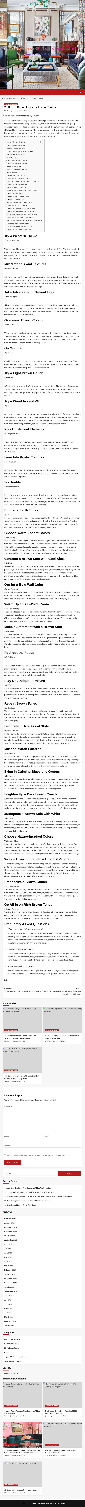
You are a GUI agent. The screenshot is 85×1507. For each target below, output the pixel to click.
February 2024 (10, 1321)
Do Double (12, 172)
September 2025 (10, 1240)
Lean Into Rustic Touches (17, 169)
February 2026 (10, 1219)
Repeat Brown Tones (16, 199)
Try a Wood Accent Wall (17, 163)
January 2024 (9, 1326)
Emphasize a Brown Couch (18, 223)
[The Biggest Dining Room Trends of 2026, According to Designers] (22, 1020)
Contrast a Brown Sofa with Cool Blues (23, 181)
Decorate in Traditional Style (20, 202)
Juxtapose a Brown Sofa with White (22, 214)
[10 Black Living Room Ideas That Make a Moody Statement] (62, 1020)
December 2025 (10, 1227)
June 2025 (8, 1253)
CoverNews (49, 1503)
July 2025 (8, 1249)
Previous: (23, 990)
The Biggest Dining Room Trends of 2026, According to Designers (29, 1192)
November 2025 (10, 1231)
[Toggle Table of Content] (39, 142)
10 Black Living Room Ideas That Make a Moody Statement (26, 1201)
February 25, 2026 (17, 1041)
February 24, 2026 (58, 1041)
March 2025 (9, 1266)
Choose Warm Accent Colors (19, 178)
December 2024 (10, 1278)
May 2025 (8, 1257)
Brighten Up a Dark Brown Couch (21, 211)
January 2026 (9, 1223)
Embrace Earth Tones (16, 175)
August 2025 (9, 1244)
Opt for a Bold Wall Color (18, 184)
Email (46, 1136)
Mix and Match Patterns (17, 205)
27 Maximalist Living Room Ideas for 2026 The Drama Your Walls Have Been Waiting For (38, 1196)
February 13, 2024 (18, 111)
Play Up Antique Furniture (18, 196)
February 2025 (10, 1270)
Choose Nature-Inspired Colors (20, 217)
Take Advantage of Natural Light (20, 151)
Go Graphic (11, 157)
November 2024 (10, 1283)
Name (7, 1136)
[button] (5, 91)
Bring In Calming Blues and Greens (21, 208)
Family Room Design (11, 104)
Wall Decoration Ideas (12, 1361)
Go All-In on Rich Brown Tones (20, 226)
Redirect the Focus (15, 193)
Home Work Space (11, 1344)
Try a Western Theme (16, 145)
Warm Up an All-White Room (20, 187)
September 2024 (10, 1291)
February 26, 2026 (17, 1416)
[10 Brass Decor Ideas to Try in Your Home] (22, 1474)
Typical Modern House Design (16, 1357)
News (6, 1352)
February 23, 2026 (17, 1081)
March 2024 (9, 1317)
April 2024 (8, 1313)
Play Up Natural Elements (17, 166)
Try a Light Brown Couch (17, 160)
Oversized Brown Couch (16, 154)
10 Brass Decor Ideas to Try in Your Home (20, 1205)
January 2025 (9, 1274)
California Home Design (12, 1373)
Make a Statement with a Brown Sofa (23, 190)
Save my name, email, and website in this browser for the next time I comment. (39, 1155)
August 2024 (9, 1296)
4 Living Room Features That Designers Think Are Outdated (27, 1188)
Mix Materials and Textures (18, 148)
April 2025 (8, 1261)
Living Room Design (11, 1348)
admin (8, 111)
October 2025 (9, 1236)
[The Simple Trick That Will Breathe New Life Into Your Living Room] (22, 1060)
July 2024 (8, 1300)
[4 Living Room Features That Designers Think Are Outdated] (22, 1395)
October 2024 (9, 1287)
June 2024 (8, 1304)
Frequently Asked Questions (19, 229)
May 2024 (8, 1308)
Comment (9, 1106)
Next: (62, 991)
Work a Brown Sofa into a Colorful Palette (25, 220)
